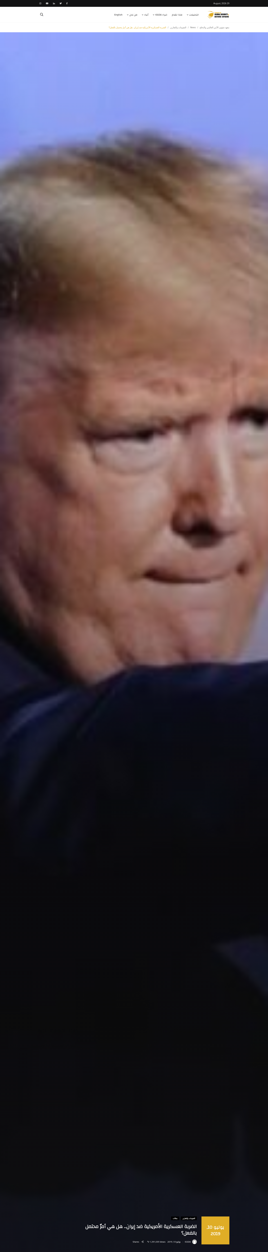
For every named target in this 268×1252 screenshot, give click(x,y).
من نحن (133, 15)
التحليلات (194, 15)
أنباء (146, 15)
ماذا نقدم (177, 15)
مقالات (175, 1218)
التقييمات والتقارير (189, 1218)
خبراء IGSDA (161, 15)
